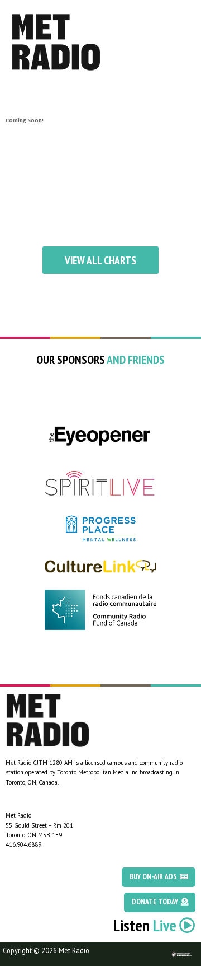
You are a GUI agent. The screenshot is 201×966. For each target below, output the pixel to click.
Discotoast (191, 947)
